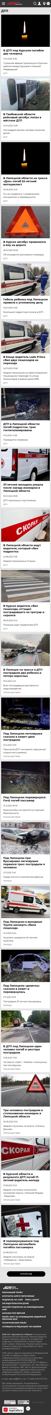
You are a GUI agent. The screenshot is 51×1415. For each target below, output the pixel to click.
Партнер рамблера (38, 1402)
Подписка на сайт (12, 1300)
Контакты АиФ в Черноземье (18, 1296)
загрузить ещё (26, 1274)
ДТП (5, 73)
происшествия (11, 692)
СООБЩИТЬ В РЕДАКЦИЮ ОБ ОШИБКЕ (21, 1326)
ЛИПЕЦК (7, 881)
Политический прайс (14, 1323)
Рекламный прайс (12, 1292)
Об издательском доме (15, 1303)
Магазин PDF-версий (13, 1313)
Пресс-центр (32, 1300)
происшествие (11, 1200)
